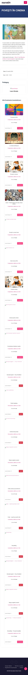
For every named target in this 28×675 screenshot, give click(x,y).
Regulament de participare (11, 667)
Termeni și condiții (19, 666)
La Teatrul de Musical (14, 145)
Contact (21, 667)
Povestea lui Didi (14, 117)
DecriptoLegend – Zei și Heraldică (14, 374)
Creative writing (14, 289)
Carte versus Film (14, 261)
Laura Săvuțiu (14, 91)
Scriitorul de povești (14, 431)
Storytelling (14, 545)
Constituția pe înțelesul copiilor (14, 346)
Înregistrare (20, 128)
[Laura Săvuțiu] (14, 88)
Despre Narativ (8, 666)
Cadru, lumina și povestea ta (14, 488)
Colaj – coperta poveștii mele (14, 517)
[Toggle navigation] (25, 2)
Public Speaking (14, 403)
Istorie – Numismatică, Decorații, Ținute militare (14, 203)
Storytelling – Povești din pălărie (14, 631)
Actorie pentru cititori (14, 317)
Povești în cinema (14, 174)
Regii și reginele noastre (14, 460)
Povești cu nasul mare (14, 232)
